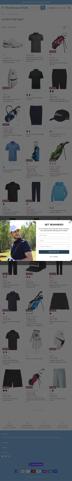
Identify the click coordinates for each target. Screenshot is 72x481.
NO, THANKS (54, 256)
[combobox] (53, 246)
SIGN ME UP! (54, 252)
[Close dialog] (70, 222)
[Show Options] (68, 246)
